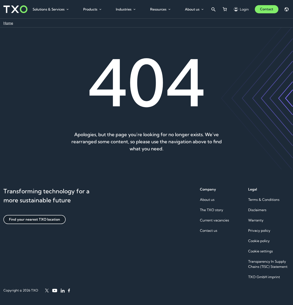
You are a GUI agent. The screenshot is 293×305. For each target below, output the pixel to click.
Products (90, 9)
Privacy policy (259, 230)
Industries (123, 9)
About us (192, 9)
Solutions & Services (49, 9)
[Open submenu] (67, 9)
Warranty (255, 220)
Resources (158, 9)
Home (8, 23)
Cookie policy (259, 241)
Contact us (208, 230)
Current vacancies (214, 220)
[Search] (213, 9)
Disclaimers (257, 210)
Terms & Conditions (263, 199)
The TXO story (211, 210)
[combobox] (213, 9)
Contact (266, 9)
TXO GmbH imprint (264, 277)
